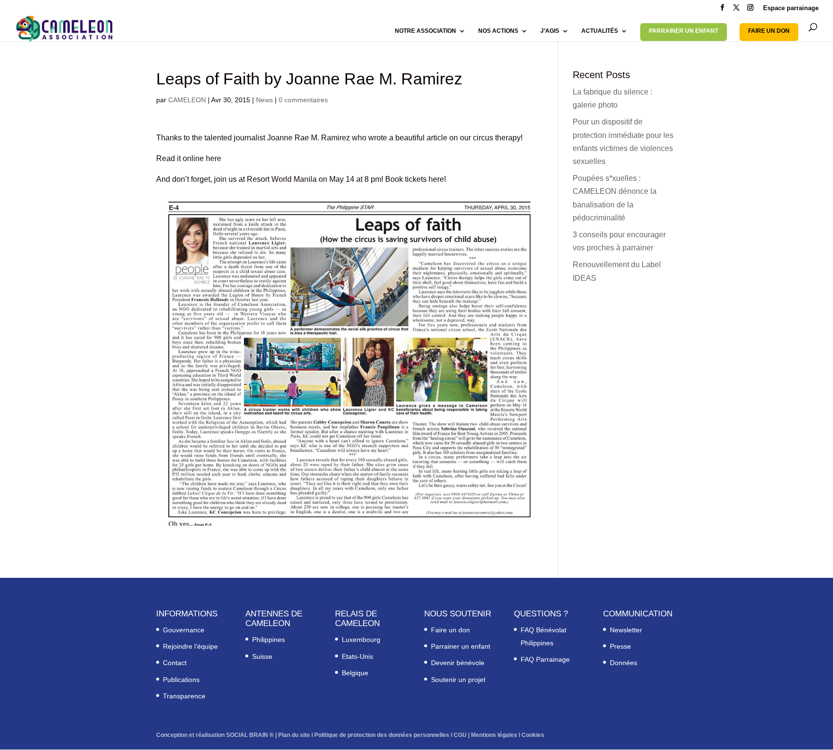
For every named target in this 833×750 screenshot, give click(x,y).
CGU (460, 735)
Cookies (533, 735)
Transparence (184, 696)
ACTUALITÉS (599, 30)
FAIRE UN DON (769, 30)
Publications (181, 679)
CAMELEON (187, 100)
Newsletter (626, 630)
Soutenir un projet (458, 679)
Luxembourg (361, 639)
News (264, 100)
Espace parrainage (791, 8)
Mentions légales (494, 735)
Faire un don (450, 630)
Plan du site (294, 735)
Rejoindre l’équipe (190, 646)
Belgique (355, 673)
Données (623, 663)
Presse (620, 646)
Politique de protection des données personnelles (381, 735)
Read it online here (188, 158)
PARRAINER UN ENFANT (683, 30)
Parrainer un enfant (460, 646)
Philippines (268, 639)
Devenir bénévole (457, 663)
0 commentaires (303, 100)
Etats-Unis (357, 656)
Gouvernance (183, 630)
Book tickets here (414, 179)
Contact (175, 663)
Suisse (262, 656)
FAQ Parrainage (545, 659)
